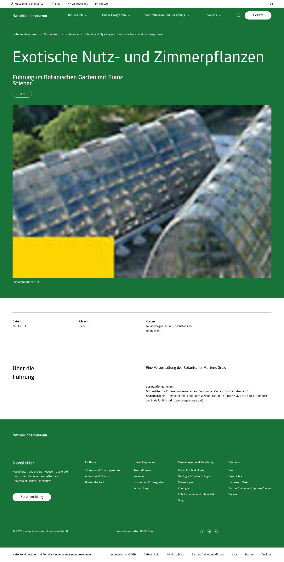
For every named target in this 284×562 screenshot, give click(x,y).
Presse (103, 3)
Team (231, 470)
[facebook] (202, 531)
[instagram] (209, 531)
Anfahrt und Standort (98, 476)
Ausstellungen (142, 470)
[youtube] (216, 531)
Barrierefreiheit (94, 482)
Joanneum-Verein (239, 482)
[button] (77, 15)
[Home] (30, 15)
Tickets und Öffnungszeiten (102, 470)
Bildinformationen (24, 282)
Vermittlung (140, 488)
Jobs (234, 554)
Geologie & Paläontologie (194, 476)
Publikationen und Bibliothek (196, 494)
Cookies (266, 554)
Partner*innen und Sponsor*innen (249, 488)
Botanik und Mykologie (98, 34)
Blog (57, 3)
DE (271, 3)
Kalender (74, 34)
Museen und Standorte (29, 3)
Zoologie (183, 488)
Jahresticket (80, 3)
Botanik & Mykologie (191, 470)
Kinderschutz (175, 554)
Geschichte (235, 476)
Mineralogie (185, 482)
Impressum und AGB (123, 554)
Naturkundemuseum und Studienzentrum (38, 34)
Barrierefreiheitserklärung (207, 554)
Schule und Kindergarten (148, 482)
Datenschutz (152, 554)
